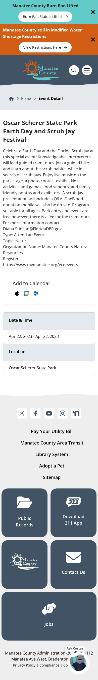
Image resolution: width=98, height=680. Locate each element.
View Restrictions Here (42, 47)
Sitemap (52, 477)
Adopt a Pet (51, 466)
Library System (51, 454)
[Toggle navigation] (87, 70)
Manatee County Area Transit (51, 443)
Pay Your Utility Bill (52, 431)
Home (26, 98)
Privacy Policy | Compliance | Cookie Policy (49, 665)
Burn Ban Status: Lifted (43, 16)
